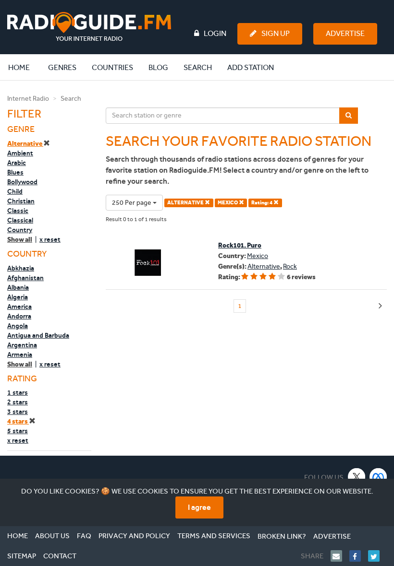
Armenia (19, 354)
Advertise (345, 33)
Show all (19, 240)
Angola (17, 326)
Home (24, 67)
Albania (18, 287)
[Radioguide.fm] (89, 26)
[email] (340, 556)
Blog (158, 67)
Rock (290, 266)
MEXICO (228, 203)
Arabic (16, 162)
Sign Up (275, 33)
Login (215, 33)
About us (52, 535)
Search (198, 67)
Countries (112, 67)
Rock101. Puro (239, 245)
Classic (17, 210)
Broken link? (282, 536)
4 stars (18, 421)
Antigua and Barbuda (38, 335)
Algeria (17, 297)
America (19, 306)
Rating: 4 (262, 203)
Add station (250, 67)
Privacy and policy (134, 535)
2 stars (17, 402)
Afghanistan (25, 278)
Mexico (257, 256)
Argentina (22, 345)
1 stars (17, 392)
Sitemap (21, 556)
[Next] (380, 306)
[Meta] (378, 476)
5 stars (17, 431)
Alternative (25, 144)
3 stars (17, 411)
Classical (20, 220)
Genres (62, 67)
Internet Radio (28, 98)
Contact (59, 556)
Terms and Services (213, 535)
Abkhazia (20, 268)
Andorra (19, 316)
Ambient (20, 153)
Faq (84, 535)
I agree (199, 507)
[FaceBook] (358, 556)
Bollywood (22, 182)
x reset (50, 239)
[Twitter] (377, 556)
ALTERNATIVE (186, 203)
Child (15, 191)
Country (19, 230)
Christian (21, 201)
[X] (356, 476)
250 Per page (132, 203)
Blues (15, 172)
